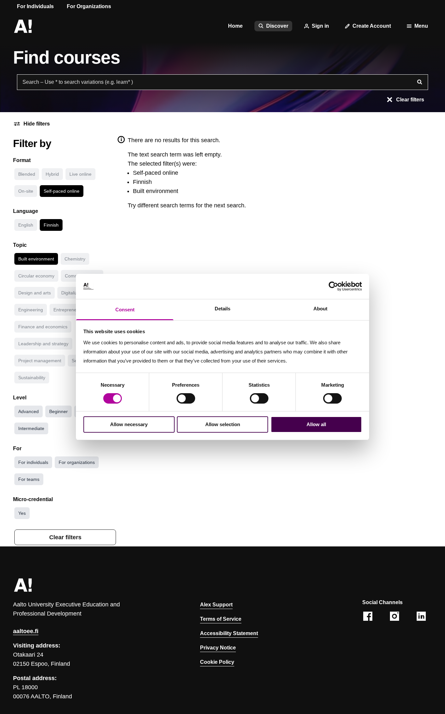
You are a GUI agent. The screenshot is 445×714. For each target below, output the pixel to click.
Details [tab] (222, 308)
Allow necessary (129, 424)
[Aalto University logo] (23, 26)
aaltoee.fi (25, 631)
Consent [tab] (125, 309)
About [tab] (320, 308)
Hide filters (36, 123)
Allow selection (222, 424)
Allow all (316, 424)
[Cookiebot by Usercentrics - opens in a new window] (333, 286)
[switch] (186, 398)
